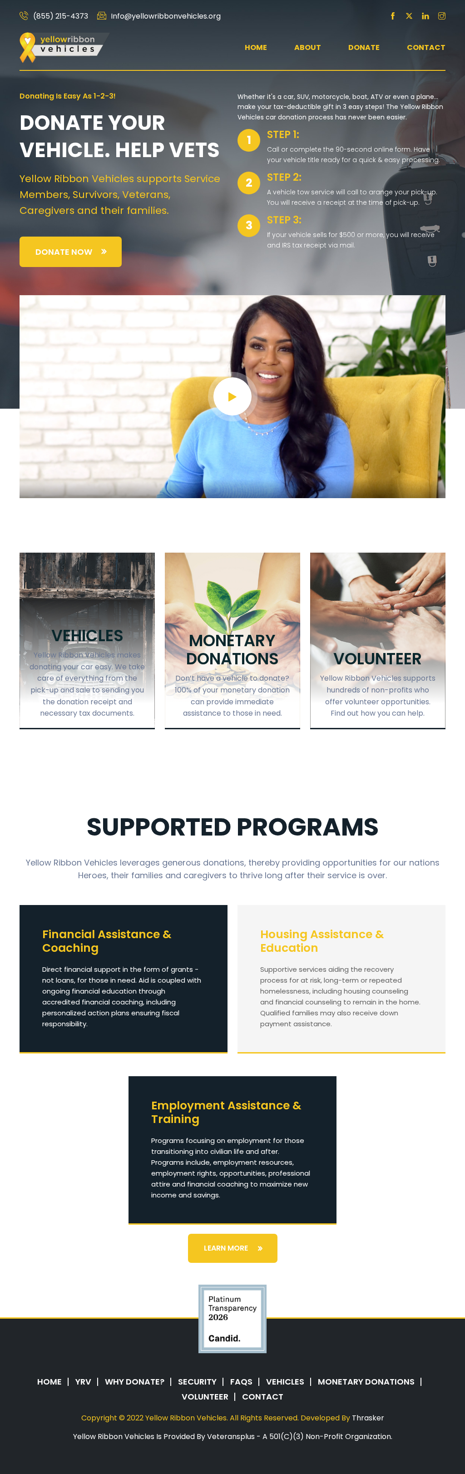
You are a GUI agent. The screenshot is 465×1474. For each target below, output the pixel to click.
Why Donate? (134, 1381)
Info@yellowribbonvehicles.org (166, 16)
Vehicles (285, 1381)
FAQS (241, 1381)
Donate (364, 47)
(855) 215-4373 (60, 16)
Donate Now (63, 251)
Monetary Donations (366, 1381)
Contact (426, 47)
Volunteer (205, 1396)
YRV (83, 1381)
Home (256, 47)
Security (197, 1381)
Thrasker (368, 1418)
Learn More (226, 1248)
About (307, 47)
